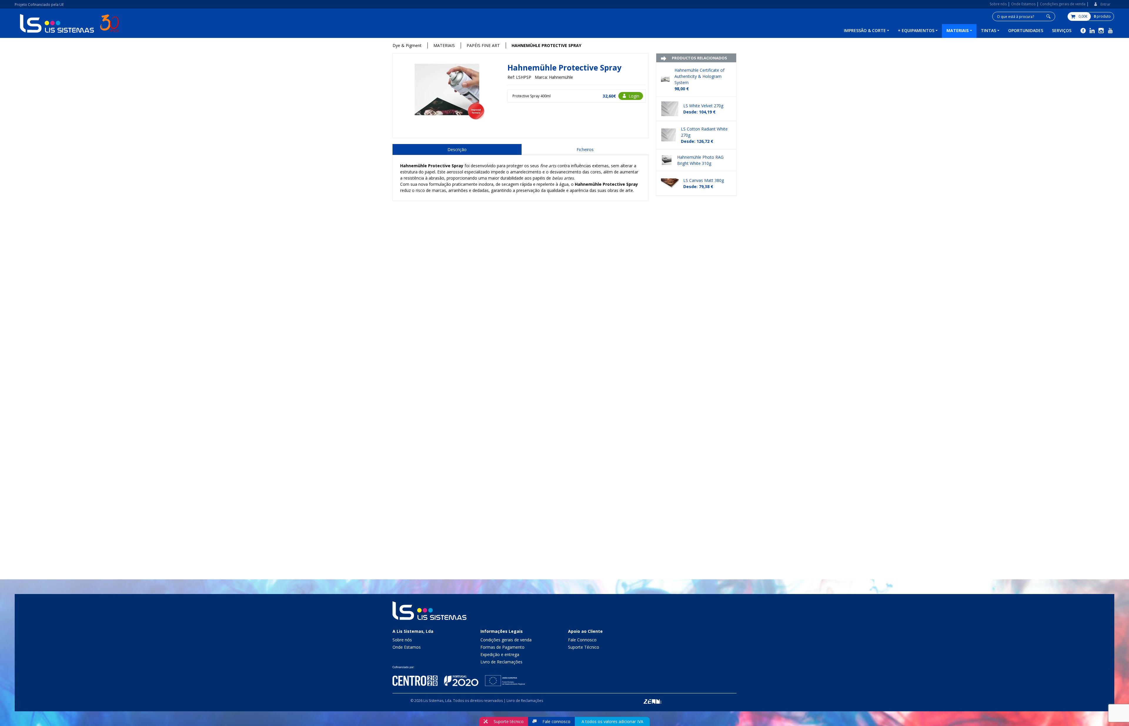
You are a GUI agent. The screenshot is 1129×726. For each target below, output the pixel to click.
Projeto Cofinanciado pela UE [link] (39, 4)
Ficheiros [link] (585, 149)
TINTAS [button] (989, 30)
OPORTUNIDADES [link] (1025, 30)
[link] (999, 3)
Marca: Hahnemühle (554, 77)
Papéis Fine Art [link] (483, 45)
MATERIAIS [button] (958, 30)
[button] (1102, 4)
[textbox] (1023, 16)
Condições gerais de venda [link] (506, 640)
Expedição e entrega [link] (499, 654)
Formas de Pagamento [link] (502, 647)
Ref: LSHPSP (519, 77)
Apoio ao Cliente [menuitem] (585, 631)
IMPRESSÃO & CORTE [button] (865, 30)
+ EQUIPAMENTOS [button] (917, 30)
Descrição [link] (457, 149)
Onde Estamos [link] (407, 647)
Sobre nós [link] (402, 640)
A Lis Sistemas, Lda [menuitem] (413, 631)
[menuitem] (866, 31)
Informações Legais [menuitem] (501, 631)
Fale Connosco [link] (582, 640)
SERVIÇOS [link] (1061, 30)
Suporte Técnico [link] (583, 647)
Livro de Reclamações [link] (501, 662)
